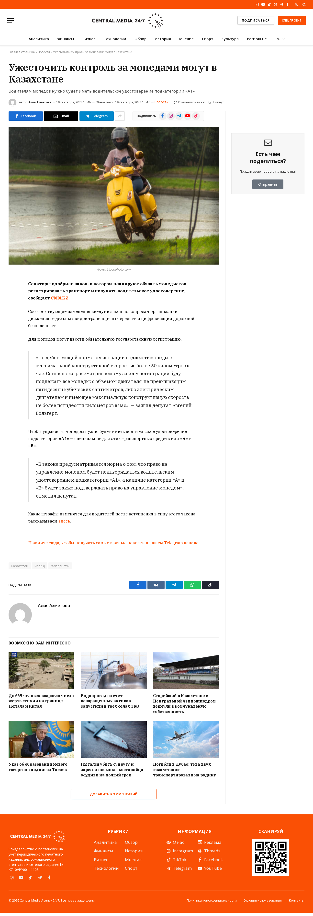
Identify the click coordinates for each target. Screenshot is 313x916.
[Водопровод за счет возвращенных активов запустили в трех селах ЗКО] (113, 670)
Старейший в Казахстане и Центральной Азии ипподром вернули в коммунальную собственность (184, 703)
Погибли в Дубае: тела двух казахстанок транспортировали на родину (184, 769)
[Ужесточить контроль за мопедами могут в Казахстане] (114, 196)
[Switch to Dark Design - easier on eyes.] (296, 4)
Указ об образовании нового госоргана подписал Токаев (38, 767)
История (163, 38)
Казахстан (19, 566)
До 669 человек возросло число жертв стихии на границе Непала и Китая (41, 701)
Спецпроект (292, 20)
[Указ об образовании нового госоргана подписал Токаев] (41, 739)
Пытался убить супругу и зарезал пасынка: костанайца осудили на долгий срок (112, 769)
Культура (230, 38)
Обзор (140, 38)
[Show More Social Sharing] (120, 116)
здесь (64, 521)
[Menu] (10, 20)
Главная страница (22, 52)
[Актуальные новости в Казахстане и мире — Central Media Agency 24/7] (127, 20)
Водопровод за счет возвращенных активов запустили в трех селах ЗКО (110, 701)
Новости (44, 52)
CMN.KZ (59, 298)
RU (278, 38)
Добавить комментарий (114, 794)
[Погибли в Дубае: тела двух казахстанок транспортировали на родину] (186, 739)
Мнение (186, 38)
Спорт (207, 38)
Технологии (115, 38)
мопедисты (60, 566)
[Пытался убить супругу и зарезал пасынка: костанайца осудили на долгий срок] (113, 739)
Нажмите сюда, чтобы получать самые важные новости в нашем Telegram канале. (113, 543)
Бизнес (88, 38)
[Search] (304, 4)
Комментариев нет (191, 102)
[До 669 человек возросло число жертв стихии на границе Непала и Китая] (41, 670)
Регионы (255, 38)
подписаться (256, 20)
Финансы (65, 38)
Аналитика (39, 38)
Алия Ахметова (39, 102)
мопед (39, 566)
